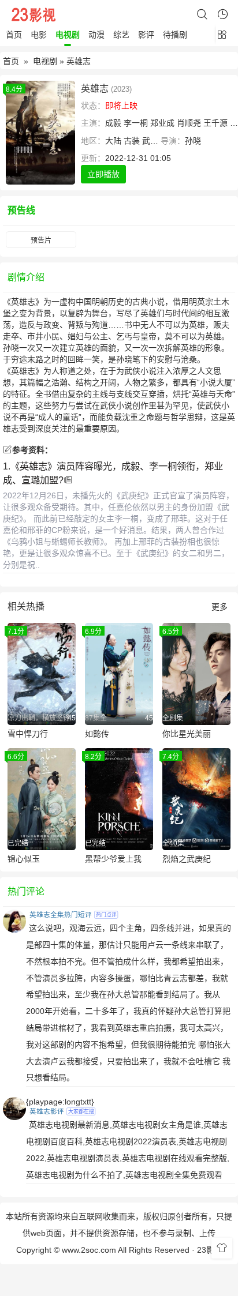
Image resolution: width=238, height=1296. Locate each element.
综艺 (121, 34)
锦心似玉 (24, 858)
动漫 (96, 34)
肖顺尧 (189, 122)
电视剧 (67, 34)
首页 (14, 34)
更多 (219, 606)
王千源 (215, 122)
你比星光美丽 (186, 733)
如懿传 (97, 733)
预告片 (41, 240)
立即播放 (103, 174)
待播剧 (175, 34)
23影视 (209, 1249)
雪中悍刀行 (28, 733)
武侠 (150, 140)
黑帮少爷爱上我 (113, 858)
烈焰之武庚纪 (186, 858)
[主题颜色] (221, 1248)
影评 (146, 34)
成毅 (113, 122)
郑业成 (162, 122)
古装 (132, 140)
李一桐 (136, 122)
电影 (39, 34)
